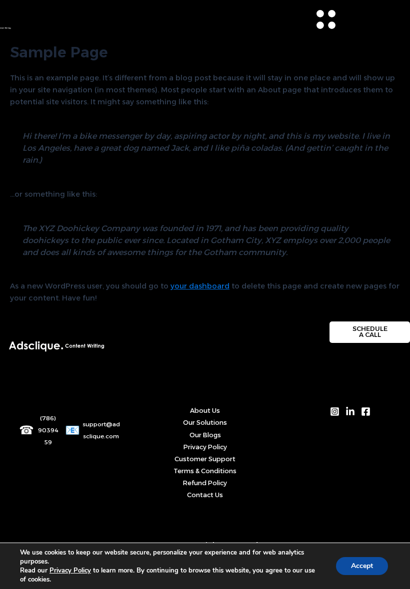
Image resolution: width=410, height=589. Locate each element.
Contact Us (205, 495)
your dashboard (200, 286)
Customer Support (205, 459)
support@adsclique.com (101, 430)
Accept (362, 566)
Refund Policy (205, 483)
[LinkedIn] (350, 411)
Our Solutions (205, 422)
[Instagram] (335, 411)
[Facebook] (365, 411)
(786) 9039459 (48, 430)
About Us (205, 410)
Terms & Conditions (205, 471)
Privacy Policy (205, 447)
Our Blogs (205, 435)
